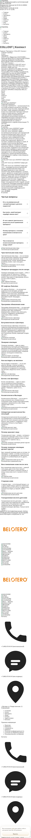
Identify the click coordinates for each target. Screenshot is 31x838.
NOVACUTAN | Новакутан (9, 77)
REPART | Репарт (6, 85)
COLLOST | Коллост (7, 63)
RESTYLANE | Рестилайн (20, 85)
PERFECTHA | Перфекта (9, 80)
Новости (6, 19)
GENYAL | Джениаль (7, 70)
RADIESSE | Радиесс (22, 83)
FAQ (4, 22)
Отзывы (7, 716)
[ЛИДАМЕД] (15, 0)
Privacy (17, 837)
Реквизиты (8, 726)
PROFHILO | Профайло (8, 83)
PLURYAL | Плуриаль (8, 82)
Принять (15, 834)
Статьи (5, 21)
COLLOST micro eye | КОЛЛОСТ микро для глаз (13, 66)
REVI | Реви (5, 86)
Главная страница (6, 52)
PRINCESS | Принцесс (22, 82)
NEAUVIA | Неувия (24, 76)
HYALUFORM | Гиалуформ (18, 72)
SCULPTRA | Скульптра (16, 86)
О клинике (8, 710)
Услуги (5, 14)
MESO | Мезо (20, 75)
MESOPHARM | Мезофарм (9, 76)
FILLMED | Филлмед (21, 69)
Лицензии (8, 725)
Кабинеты (8, 729)
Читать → (4, 263)
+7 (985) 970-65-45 (7, 676)
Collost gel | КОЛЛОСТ (8, 64)
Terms (22, 837)
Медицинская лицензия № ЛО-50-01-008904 (13, 5)
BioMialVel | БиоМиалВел (16, 60)
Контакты (6, 24)
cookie (13, 828)
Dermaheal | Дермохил (8, 69)
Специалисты (9, 728)
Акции (5, 18)
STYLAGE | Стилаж (15, 88)
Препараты (6, 15)
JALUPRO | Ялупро (20, 73)
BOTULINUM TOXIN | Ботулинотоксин (12, 61)
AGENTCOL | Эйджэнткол (9, 57)
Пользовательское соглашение (14, 734)
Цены (5, 17)
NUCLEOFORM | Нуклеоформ (18, 79)
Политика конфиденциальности (14, 731)
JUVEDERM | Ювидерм (8, 75)
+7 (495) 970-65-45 (7, 646)
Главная (5, 12)
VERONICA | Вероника (14, 89)
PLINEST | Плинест (23, 80)
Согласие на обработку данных (14, 732)
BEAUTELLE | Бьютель (15, 58)
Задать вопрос (5, 100)
